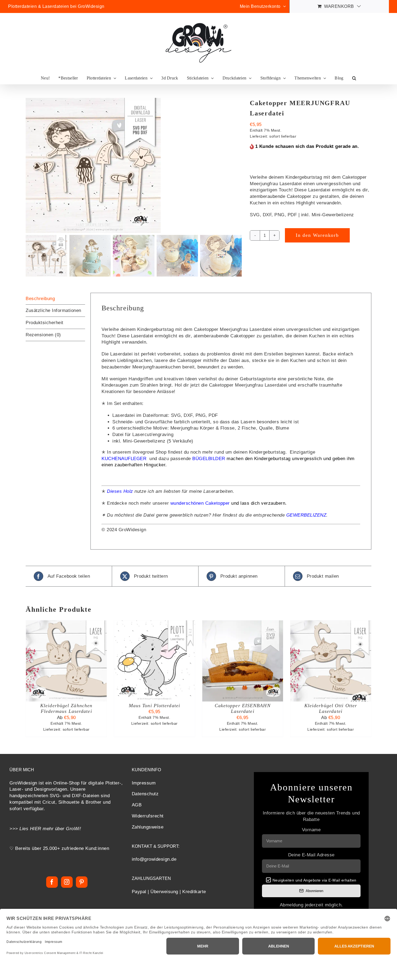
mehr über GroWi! (62, 828)
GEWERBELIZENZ (306, 515)
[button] (354, 78)
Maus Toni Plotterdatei (154, 705)
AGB (137, 804)
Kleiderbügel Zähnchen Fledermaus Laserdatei (66, 708)
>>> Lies (19, 828)
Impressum (144, 783)
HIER (35, 828)
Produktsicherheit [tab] (44, 322)
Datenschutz (145, 793)
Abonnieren (314, 891)
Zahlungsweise (148, 827)
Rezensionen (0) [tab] (43, 334)
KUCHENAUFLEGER (125, 458)
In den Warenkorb (317, 235)
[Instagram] (67, 882)
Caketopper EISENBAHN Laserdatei (243, 708)
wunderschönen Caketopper (200, 503)
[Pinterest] (82, 882)
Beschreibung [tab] (40, 298)
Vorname (311, 829)
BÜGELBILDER (208, 458)
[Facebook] (52, 882)
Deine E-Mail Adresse (311, 854)
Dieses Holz (120, 491)
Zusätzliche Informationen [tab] (53, 310)
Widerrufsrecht (148, 816)
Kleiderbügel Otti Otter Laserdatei (330, 708)
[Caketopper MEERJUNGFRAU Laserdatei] (134, 165)
